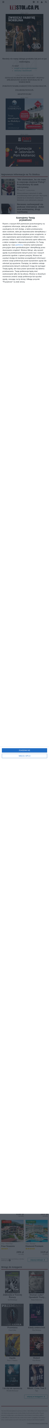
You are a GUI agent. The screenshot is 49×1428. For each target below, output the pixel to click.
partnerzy (19, 245)
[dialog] (24, 714)
